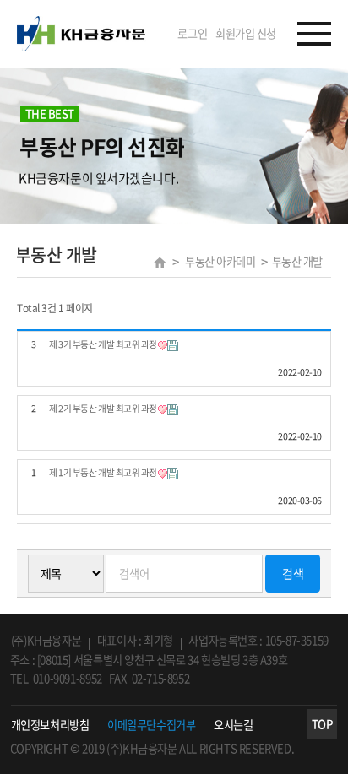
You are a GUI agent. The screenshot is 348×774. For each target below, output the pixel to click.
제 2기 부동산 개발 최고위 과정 (103, 409)
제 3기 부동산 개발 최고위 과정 (103, 345)
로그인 (192, 33)
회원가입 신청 (245, 33)
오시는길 (233, 725)
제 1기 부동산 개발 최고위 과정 (103, 473)
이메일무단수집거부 (151, 725)
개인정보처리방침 (50, 725)
